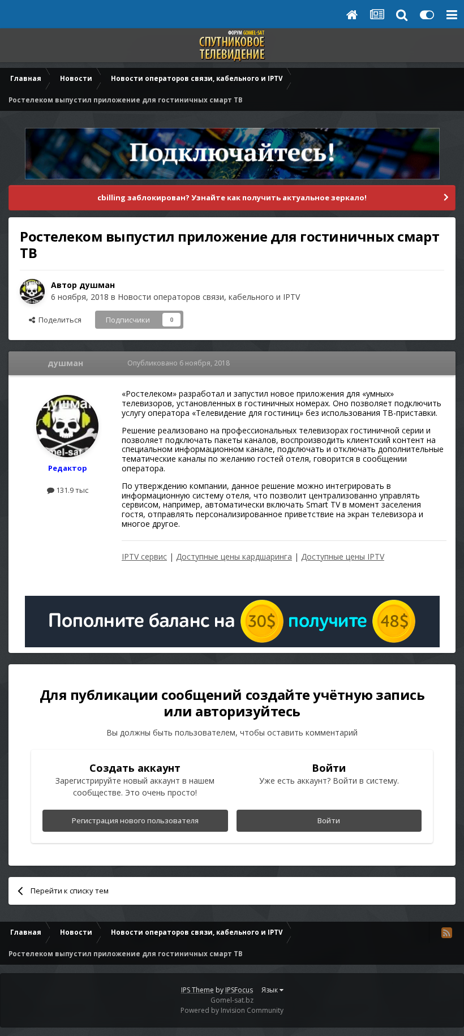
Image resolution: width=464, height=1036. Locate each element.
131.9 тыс (71, 490)
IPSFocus (239, 990)
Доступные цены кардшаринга (234, 556)
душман (97, 285)
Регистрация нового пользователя (135, 820)
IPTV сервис (144, 556)
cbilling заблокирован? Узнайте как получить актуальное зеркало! (232, 197)
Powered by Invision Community (232, 1010)
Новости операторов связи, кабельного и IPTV (209, 296)
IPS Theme (197, 990)
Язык (270, 990)
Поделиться (58, 320)
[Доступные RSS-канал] (446, 932)
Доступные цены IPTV (342, 556)
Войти (328, 820)
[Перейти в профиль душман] (32, 291)
